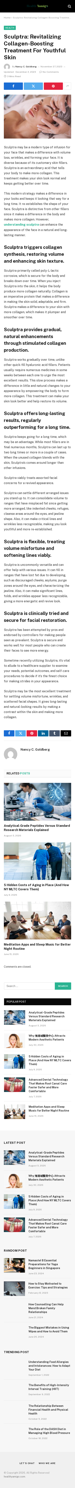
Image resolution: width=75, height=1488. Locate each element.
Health (9, 28)
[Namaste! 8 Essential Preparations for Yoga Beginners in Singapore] (14, 1265)
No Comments (51, 72)
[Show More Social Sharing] (67, 86)
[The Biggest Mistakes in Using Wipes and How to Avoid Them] (14, 1332)
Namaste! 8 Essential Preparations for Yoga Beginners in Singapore (44, 1264)
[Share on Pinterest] (53, 86)
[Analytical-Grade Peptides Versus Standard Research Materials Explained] (37, 802)
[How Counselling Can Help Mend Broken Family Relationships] (14, 1309)
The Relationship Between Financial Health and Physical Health (48, 1409)
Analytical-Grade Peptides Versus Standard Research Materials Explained (47, 1016)
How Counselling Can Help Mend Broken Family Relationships (46, 1308)
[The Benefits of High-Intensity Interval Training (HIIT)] (14, 1390)
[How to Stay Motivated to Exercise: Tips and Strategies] (14, 1288)
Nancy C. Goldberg (26, 66)
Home (7, 17)
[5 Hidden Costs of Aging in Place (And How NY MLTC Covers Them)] (37, 861)
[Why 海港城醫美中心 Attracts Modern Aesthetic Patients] (14, 1040)
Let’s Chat (27, 1463)
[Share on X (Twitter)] (33, 86)
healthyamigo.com (14, 1476)
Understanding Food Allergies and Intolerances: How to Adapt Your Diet (49, 1365)
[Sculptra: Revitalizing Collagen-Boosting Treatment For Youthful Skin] (37, 117)
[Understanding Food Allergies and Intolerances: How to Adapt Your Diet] (14, 1367)
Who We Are (47, 1463)
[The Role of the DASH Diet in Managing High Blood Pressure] (14, 1434)
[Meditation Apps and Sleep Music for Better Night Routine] (37, 920)
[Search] (69, 6)
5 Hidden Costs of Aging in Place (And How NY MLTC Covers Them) (50, 1060)
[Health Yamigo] (37, 6)
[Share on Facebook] (13, 86)
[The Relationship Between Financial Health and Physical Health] (14, 1411)
